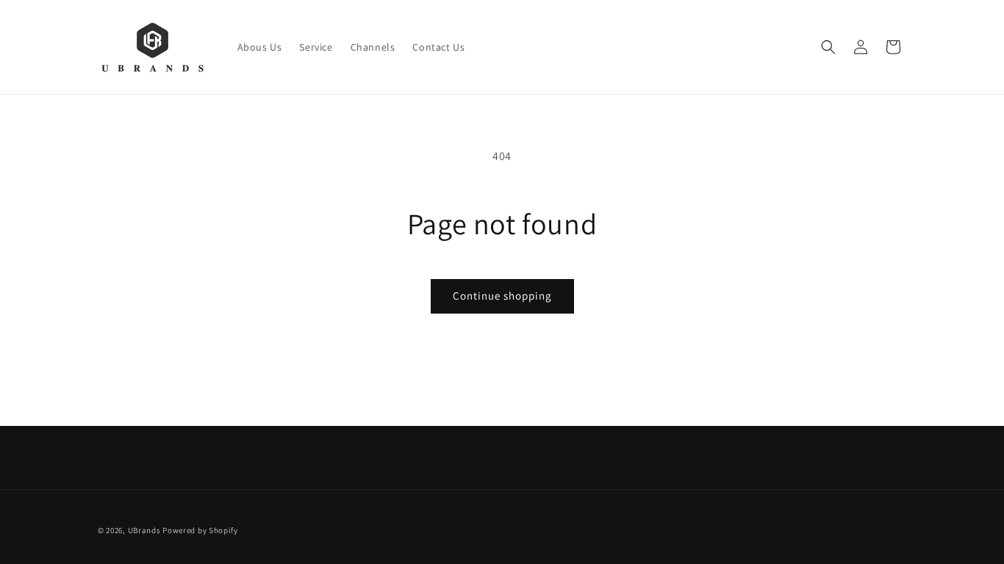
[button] (828, 47)
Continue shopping (502, 296)
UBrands (144, 530)
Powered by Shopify (200, 530)
